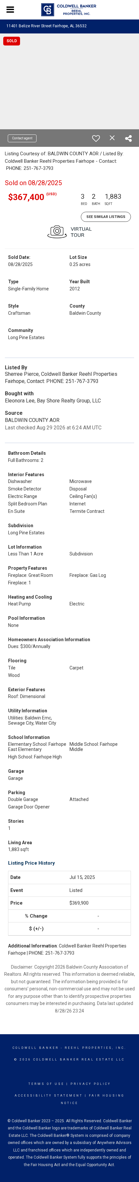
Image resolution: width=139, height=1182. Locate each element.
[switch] (96, 138)
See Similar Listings (105, 217)
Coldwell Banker (36, 1047)
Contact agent (22, 138)
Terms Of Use (46, 1084)
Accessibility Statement (49, 1095)
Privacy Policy (90, 1084)
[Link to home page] (70, 9)
